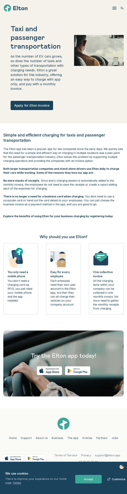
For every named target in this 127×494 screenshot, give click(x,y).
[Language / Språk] (122, 8)
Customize (117, 479)
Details (17, 482)
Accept (88, 479)
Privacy (86, 455)
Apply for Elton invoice (31, 105)
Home (13, 438)
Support (26, 438)
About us (42, 438)
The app (72, 438)
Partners (102, 438)
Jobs (115, 438)
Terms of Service (65, 455)
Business (57, 438)
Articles (87, 438)
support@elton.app (107, 455)
